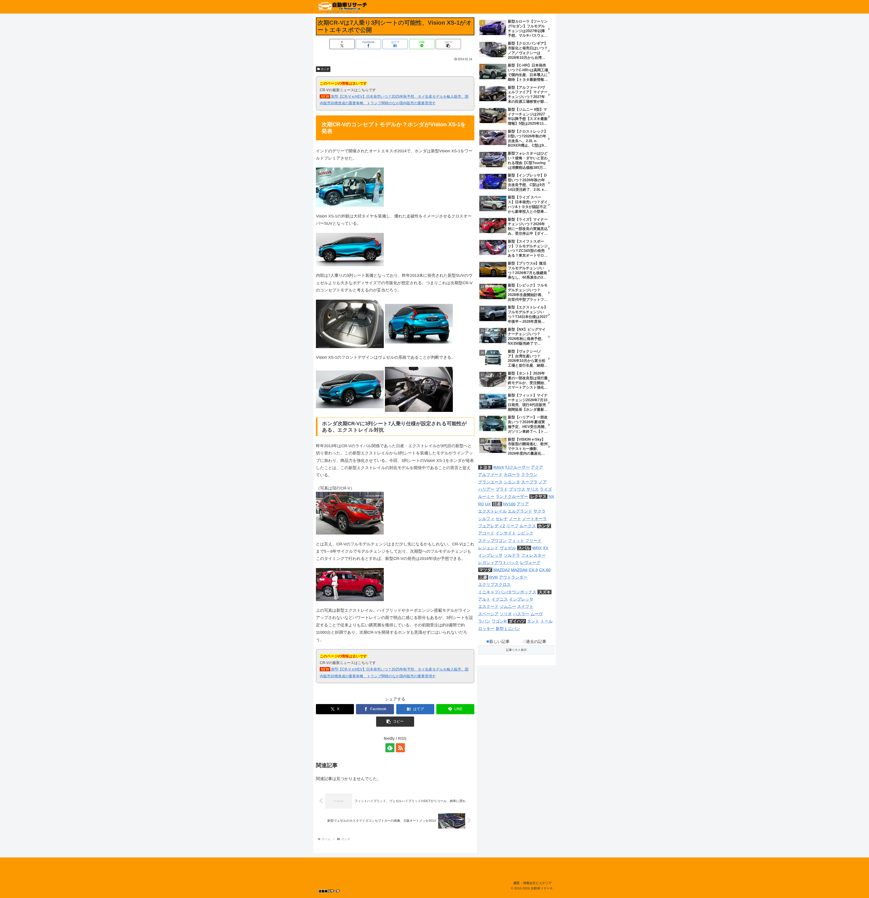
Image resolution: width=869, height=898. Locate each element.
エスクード (488, 606)
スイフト (525, 606)
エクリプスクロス (494, 584)
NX (551, 496)
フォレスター (533, 555)
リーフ (512, 526)
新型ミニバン (508, 628)
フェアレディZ (491, 526)
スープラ (529, 482)
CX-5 (533, 570)
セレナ (502, 518)
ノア (543, 482)
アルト (484, 599)
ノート (515, 518)
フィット (516, 540)
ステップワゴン (492, 540)
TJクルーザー (517, 467)
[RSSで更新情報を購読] (400, 747)
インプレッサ (490, 555)
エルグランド (520, 511)
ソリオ (506, 614)
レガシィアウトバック (498, 562)
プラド (502, 489)
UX (488, 504)
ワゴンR (499, 621)
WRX (537, 548)
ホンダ (325, 69)
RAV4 (498, 467)
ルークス (528, 526)
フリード (533, 540)
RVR (493, 577)
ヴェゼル (508, 548)
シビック (525, 533)
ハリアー (486, 489)
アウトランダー (513, 577)
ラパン (484, 621)
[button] (448, 44)
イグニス (500, 599)
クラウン (529, 474)
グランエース (490, 482)
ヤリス (532, 489)
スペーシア (488, 614)
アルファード (490, 474)
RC (481, 504)
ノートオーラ (534, 518)
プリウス (517, 489)
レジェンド (488, 548)
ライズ (546, 489)
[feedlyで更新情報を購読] (389, 747)
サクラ (539, 511)
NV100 (509, 504)
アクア (537, 467)
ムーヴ (536, 614)
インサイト (506, 533)
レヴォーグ (530, 562)
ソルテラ (512, 555)
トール (546, 621)
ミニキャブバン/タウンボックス (507, 592)
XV (545, 548)
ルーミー (486, 496)
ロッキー (486, 628)
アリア (523, 504)
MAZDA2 (501, 570)
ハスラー (521, 614)
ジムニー (508, 606)
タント (533, 621)
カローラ (512, 474)
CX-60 (545, 570)
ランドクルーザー (512, 496)
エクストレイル (492, 511)
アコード (486, 533)
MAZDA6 (519, 570)
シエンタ (512, 482)
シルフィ (486, 518)
